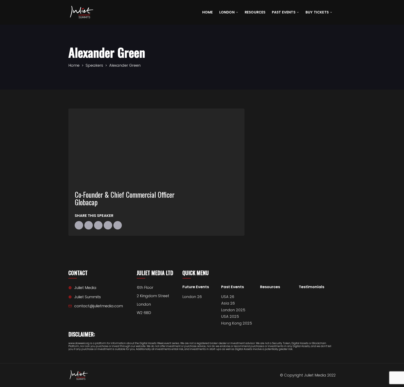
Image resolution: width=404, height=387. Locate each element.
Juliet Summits (87, 297)
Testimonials (311, 287)
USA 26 (227, 296)
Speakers (94, 65)
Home (207, 12)
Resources (255, 12)
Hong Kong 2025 (236, 323)
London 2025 (233, 310)
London (227, 12)
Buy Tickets (317, 12)
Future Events (195, 287)
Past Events (283, 12)
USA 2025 (230, 316)
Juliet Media (85, 287)
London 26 (192, 296)
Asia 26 (228, 303)
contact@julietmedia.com (98, 306)
